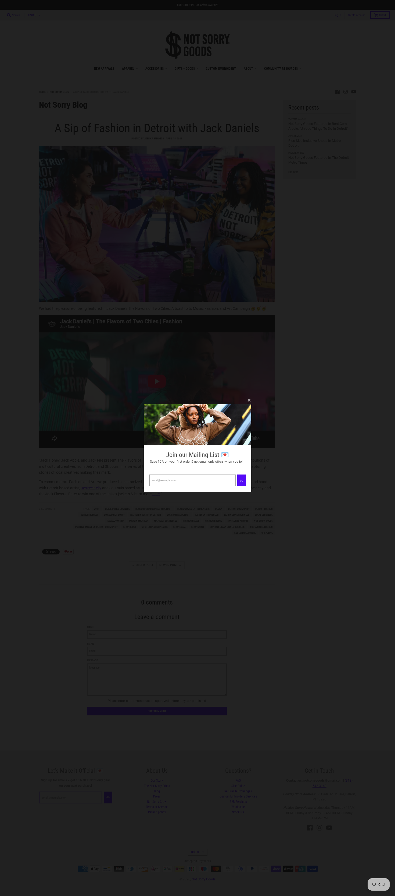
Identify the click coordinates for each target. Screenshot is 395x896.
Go (241, 480)
